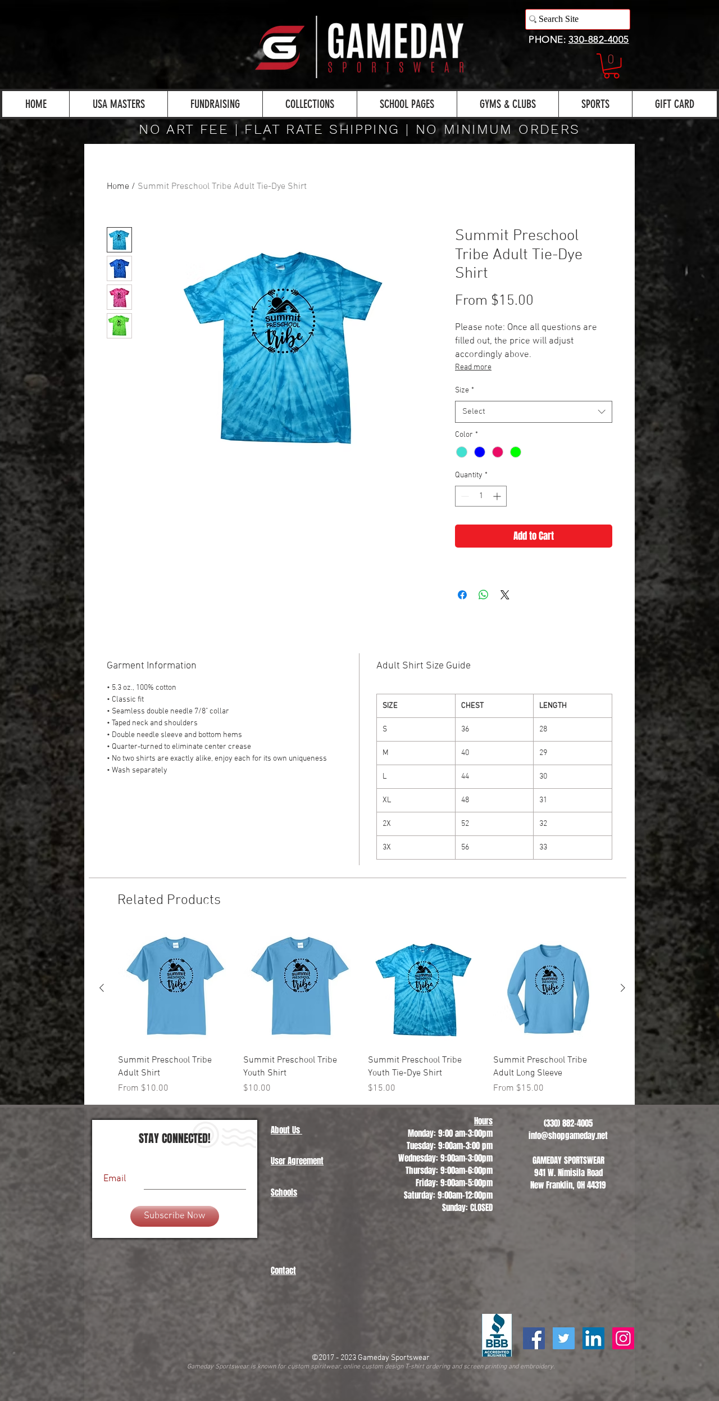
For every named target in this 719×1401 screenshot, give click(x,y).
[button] (611, 66)
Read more (473, 367)
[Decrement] (464, 496)
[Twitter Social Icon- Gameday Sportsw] (564, 1338)
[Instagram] (623, 1338)
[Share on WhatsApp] (483, 595)
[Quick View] (175, 989)
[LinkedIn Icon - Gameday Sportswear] (593, 1338)
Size (464, 390)
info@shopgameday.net (568, 1135)
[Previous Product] (101, 988)
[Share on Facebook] (462, 595)
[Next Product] (623, 988)
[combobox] (533, 412)
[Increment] (498, 496)
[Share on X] (505, 595)
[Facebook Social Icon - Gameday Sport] (534, 1338)
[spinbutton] (481, 496)
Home (118, 186)
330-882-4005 (598, 39)
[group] (362, 1013)
